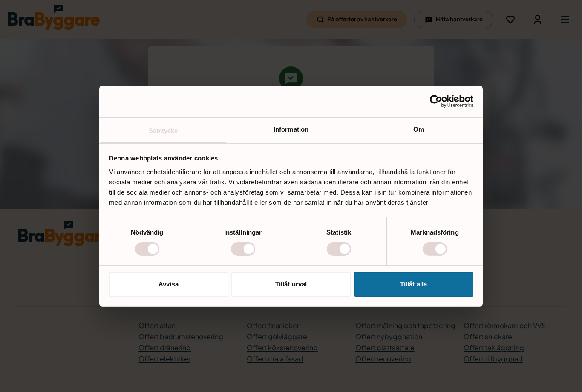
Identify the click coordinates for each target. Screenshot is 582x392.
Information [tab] (291, 128)
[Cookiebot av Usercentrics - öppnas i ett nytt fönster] (436, 101)
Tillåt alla (413, 284)
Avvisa (168, 284)
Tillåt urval (291, 284)
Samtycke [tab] (163, 130)
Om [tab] (418, 128)
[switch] (243, 249)
